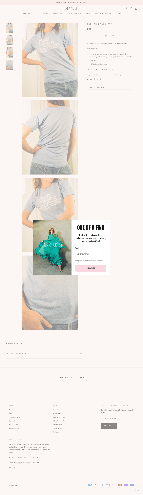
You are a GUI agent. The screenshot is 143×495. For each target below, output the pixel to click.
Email (77, 248)
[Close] (107, 222)
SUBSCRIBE (91, 268)
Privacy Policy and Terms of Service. (87, 261)
